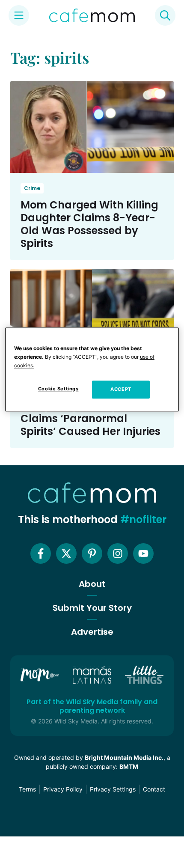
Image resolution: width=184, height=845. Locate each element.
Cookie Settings (58, 389)
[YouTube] (143, 553)
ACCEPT (120, 389)
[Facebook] (40, 553)
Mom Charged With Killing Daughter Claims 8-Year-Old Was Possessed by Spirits (89, 224)
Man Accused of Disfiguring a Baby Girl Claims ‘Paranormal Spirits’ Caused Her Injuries (90, 412)
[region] (92, 369)
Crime (32, 188)
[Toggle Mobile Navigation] (19, 15)
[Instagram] (117, 553)
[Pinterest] (92, 553)
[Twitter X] (66, 553)
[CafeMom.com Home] (92, 15)
